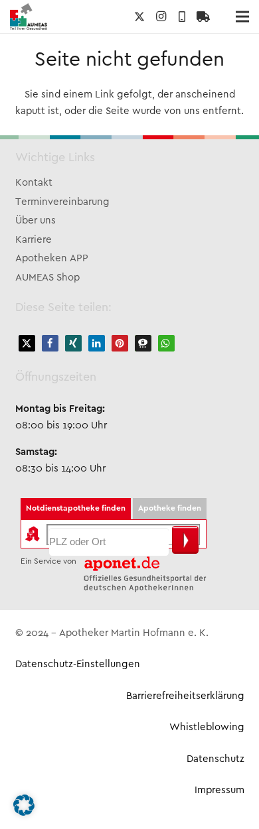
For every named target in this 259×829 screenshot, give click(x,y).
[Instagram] (160, 16)
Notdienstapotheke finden (76, 508)
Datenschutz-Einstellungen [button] (77, 664)
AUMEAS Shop (47, 278)
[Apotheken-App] (182, 16)
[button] (27, 343)
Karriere (33, 240)
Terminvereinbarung (62, 202)
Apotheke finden (169, 508)
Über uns (35, 221)
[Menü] (242, 16)
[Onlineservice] (203, 16)
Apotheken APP (51, 258)
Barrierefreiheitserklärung (185, 696)
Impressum (219, 790)
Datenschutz (215, 759)
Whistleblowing (206, 727)
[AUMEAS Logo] (28, 16)
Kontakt (33, 183)
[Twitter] (139, 16)
